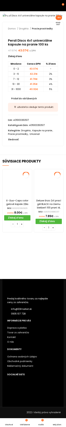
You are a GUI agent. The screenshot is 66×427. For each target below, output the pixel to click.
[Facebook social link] (22, 140)
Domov (12, 28)
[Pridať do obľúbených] (26, 175)
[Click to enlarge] (8, 12)
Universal (35, 134)
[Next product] (56, 33)
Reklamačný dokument (20, 366)
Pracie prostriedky (42, 28)
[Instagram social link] (29, 140)
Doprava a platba (17, 327)
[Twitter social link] (25, 140)
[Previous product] (50, 33)
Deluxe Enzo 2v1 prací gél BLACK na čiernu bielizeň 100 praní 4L (48, 204)
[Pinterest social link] (36, 140)
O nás (10, 341)
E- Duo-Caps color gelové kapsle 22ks (17, 202)
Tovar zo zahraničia (18, 332)
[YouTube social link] (33, 140)
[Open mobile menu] (4, 5)
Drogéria (24, 28)
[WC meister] (48, 258)
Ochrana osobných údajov (22, 356)
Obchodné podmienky (19, 361)
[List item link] (33, 313)
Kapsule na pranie (42, 130)
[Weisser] (17, 258)
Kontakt (11, 337)
